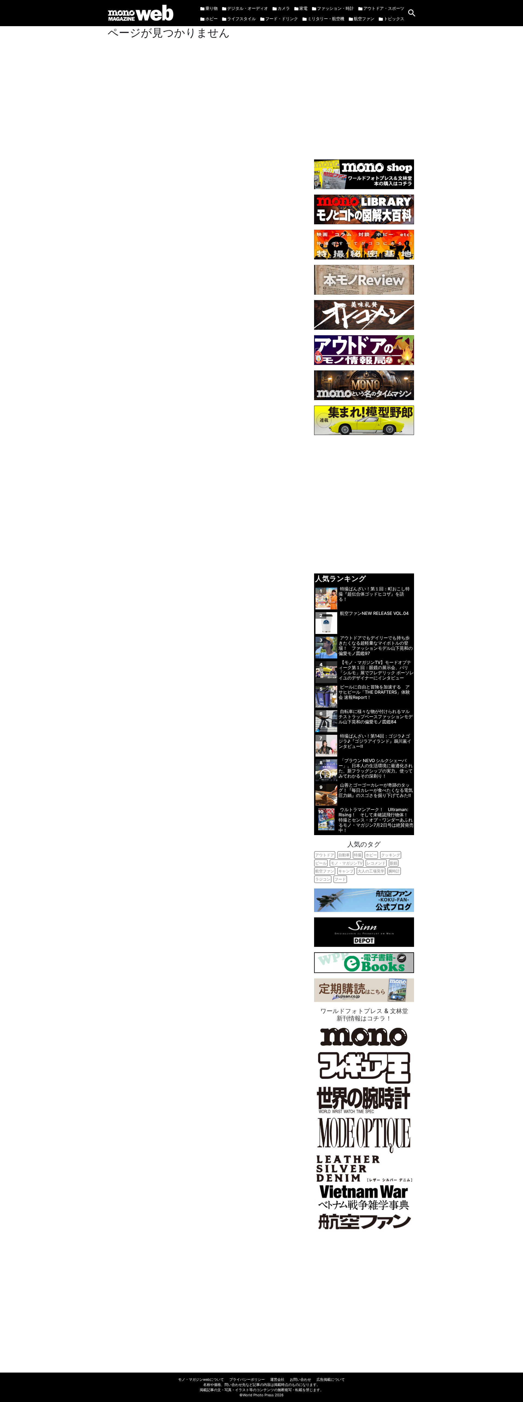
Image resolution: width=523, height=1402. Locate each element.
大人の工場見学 (371, 871)
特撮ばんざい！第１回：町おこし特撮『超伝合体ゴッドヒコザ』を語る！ (374, 594)
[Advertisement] (364, 90)
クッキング (390, 855)
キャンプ (346, 871)
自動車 (344, 855)
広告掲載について (331, 1379)
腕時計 (394, 871)
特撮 (357, 855)
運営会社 (277, 1379)
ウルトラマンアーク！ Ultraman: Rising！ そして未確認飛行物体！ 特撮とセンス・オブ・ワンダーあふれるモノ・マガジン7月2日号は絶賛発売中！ (376, 820)
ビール (321, 863)
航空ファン (364, 18)
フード (340, 879)
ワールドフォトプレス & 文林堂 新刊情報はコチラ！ (364, 1014)
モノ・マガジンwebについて (201, 1379)
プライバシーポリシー (247, 1379)
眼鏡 (393, 863)
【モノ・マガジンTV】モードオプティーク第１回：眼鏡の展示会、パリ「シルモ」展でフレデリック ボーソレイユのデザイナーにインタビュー (376, 670)
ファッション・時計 (335, 8)
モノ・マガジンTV (347, 863)
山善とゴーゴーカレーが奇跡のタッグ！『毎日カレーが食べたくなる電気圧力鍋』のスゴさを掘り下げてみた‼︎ (376, 790)
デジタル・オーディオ (247, 8)
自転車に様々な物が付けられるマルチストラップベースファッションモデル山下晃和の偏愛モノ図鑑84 (376, 716)
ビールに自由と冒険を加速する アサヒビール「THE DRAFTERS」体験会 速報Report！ (374, 692)
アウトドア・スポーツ (383, 8)
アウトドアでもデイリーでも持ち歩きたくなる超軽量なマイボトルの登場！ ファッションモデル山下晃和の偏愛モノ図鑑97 (376, 645)
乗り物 (211, 8)
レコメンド (376, 863)
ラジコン (322, 879)
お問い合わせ (300, 1379)
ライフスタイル (241, 18)
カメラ (284, 8)
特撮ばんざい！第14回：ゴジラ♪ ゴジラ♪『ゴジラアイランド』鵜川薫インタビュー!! (375, 741)
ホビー (211, 18)
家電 (303, 8)
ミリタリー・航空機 (326, 18)
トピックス (394, 18)
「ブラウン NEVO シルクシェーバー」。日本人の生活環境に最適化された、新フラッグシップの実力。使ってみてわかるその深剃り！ (376, 768)
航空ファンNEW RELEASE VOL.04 (374, 613)
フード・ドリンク (281, 18)
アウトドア (324, 855)
